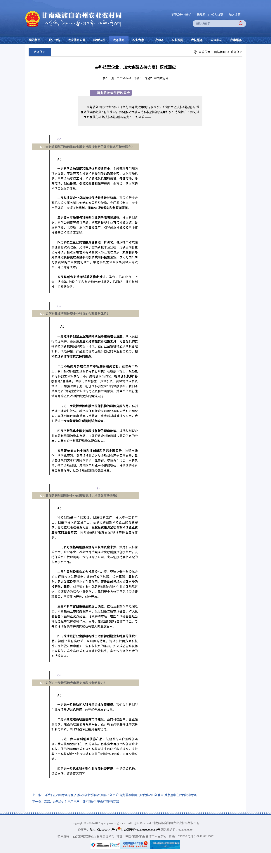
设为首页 (217, 14)
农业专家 (138, 40)
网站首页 (35, 40)
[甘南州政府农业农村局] (87, 11)
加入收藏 (235, 14)
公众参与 (216, 40)
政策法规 (99, 40)
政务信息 (119, 40)
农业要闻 (177, 40)
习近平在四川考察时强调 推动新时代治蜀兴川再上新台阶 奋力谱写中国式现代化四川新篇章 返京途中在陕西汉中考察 (120, 795)
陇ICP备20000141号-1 (103, 829)
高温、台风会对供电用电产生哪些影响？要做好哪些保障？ (82, 801)
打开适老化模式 (180, 14)
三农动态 (158, 40)
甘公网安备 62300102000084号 (141, 829)
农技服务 (197, 40)
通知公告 (54, 40)
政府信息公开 (77, 40)
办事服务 (236, 40)
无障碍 (201, 14)
